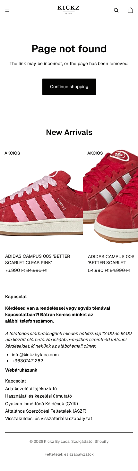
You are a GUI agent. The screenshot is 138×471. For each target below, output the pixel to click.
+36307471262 (27, 361)
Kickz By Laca (57, 441)
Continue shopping (69, 86)
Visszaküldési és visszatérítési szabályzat (48, 419)
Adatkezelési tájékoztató (31, 388)
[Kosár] (130, 10)
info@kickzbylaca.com (35, 354)
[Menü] (7, 10)
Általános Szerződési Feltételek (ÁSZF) (45, 411)
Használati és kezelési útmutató (38, 396)
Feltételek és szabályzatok (69, 454)
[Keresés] (116, 10)
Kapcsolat (15, 381)
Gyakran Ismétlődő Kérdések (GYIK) (41, 404)
